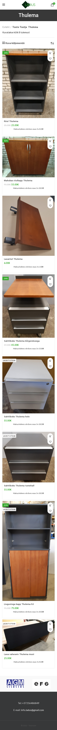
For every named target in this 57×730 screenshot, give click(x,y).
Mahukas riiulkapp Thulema (18, 180)
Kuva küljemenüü (15, 43)
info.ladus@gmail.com (32, 710)
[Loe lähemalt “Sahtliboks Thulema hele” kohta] (50, 360)
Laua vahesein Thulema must (19, 654)
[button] (50, 53)
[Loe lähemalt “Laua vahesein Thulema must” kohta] (50, 624)
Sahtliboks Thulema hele (17, 416)
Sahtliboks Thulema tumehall (19, 485)
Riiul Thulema (11, 121)
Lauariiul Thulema (13, 259)
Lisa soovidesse (50, 58)
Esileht (6, 27)
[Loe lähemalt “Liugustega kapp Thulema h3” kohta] (50, 505)
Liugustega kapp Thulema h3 (19, 604)
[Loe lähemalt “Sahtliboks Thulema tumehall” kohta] (50, 436)
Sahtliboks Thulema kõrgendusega (22, 340)
